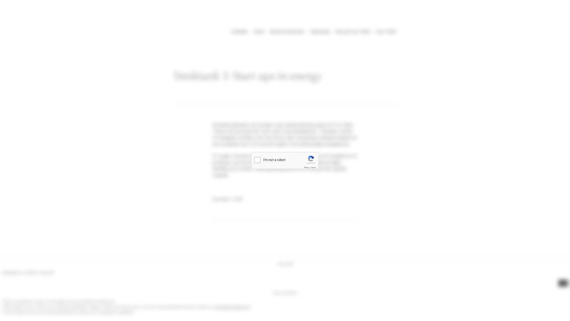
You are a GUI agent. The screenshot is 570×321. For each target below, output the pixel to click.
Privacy (306, 168)
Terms (313, 168)
